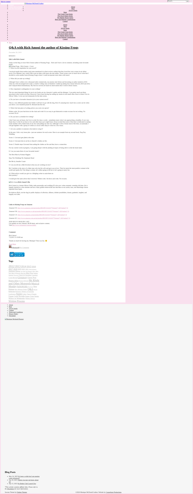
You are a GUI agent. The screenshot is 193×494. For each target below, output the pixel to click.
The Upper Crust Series (65, 14)
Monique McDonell (23, 281)
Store (65, 12)
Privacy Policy (13, 314)
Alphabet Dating (14, 271)
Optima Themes (22, 492)
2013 (18, 266)
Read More (12, 244)
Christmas (28, 275)
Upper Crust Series (32, 296)
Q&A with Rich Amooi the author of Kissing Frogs (43, 47)
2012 (12, 266)
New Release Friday (21, 289)
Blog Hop (23, 273)
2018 (15, 269)
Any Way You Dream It (26, 271)
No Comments (24, 247)
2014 (23, 266)
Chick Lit (22, 275)
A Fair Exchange (32, 269)
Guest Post (32, 277)
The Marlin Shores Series (65, 18)
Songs (19, 294)
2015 (29, 266)
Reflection (12, 292)
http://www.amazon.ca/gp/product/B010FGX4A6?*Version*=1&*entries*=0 (42, 215)
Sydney (24, 294)
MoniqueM (15, 247)
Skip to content (5, 2)
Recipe (35, 289)
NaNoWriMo (22, 286)
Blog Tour (29, 273)
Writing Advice (30, 298)
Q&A (30, 289)
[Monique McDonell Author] (34, 3)
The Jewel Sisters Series (65, 16)
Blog (73, 9)
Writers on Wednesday (17, 298)
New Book (30, 286)
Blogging (18, 273)
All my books (73, 10)
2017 (11, 269)
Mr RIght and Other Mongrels (24, 282)
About (73, 7)
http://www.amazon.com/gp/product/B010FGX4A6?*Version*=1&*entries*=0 (43, 208)
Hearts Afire (14, 280)
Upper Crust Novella (17, 296)
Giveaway (22, 277)
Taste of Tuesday (32, 294)
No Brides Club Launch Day (27, 483)
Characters (16, 275)
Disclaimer (12, 316)
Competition (35, 275)
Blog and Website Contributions (65, 19)
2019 (19, 269)
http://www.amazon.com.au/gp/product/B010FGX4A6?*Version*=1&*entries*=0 (43, 218)
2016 (34, 266)
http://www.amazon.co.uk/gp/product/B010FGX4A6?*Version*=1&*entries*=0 (43, 211)
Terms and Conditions (16, 312)
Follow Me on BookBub (17, 7)
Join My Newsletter (15, 9)
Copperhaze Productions (113, 492)
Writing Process (17, 301)
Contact (11, 5)
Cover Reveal (13, 278)
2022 (26, 269)
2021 (23, 269)
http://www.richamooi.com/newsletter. (24, 225)
